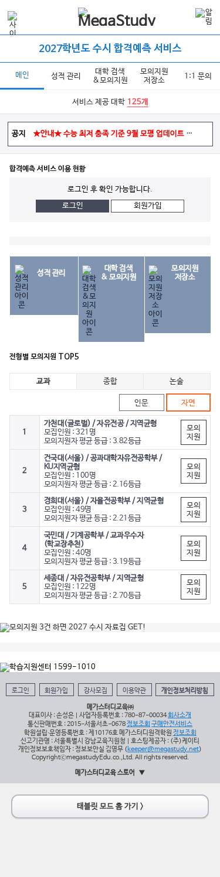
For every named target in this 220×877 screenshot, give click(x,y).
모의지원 (193, 432)
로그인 (72, 205)
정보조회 (138, 724)
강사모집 (95, 690)
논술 (177, 381)
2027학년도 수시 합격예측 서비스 (110, 48)
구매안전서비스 (171, 724)
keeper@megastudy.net (163, 749)
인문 (141, 403)
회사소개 (179, 715)
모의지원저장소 (154, 76)
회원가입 (148, 205)
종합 (110, 381)
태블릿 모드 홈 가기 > (110, 806)
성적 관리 (66, 76)
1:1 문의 (198, 76)
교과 (43, 381)
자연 (188, 403)
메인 (22, 75)
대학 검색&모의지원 (110, 76)
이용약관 (134, 690)
